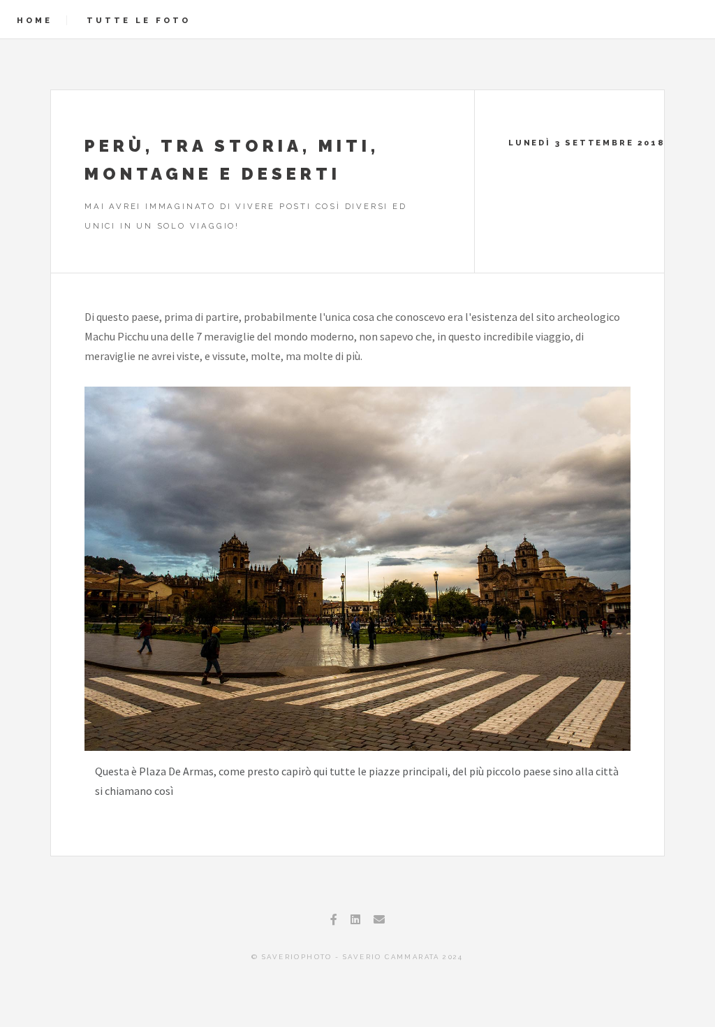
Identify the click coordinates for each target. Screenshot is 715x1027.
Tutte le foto (139, 20)
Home (34, 20)
